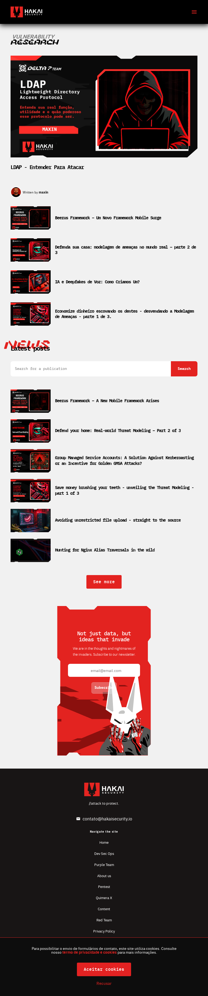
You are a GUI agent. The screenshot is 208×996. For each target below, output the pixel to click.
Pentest (104, 886)
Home (104, 842)
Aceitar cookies (104, 969)
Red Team (104, 920)
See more (104, 582)
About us (104, 875)
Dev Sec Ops (104, 853)
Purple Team (104, 864)
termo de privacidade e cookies (89, 952)
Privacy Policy (104, 931)
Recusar (104, 983)
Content (104, 908)
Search (184, 369)
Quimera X (104, 897)
